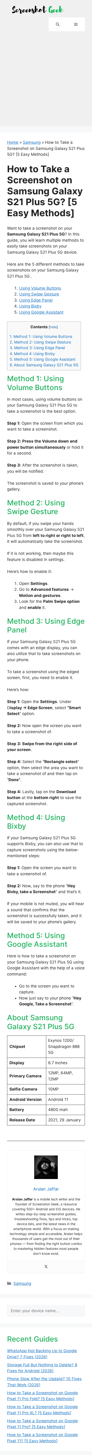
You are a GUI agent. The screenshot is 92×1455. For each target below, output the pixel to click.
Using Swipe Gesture (39, 294)
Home (12, 142)
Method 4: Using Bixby (32, 353)
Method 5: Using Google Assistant (42, 359)
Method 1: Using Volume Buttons (41, 336)
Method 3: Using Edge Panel (37, 347)
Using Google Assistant (41, 312)
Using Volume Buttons (40, 288)
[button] (58, 24)
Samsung (32, 142)
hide (53, 327)
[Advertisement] (46, 80)
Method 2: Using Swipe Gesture (40, 342)
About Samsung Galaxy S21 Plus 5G (44, 365)
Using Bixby (30, 306)
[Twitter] (46, 1266)
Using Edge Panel (36, 300)
